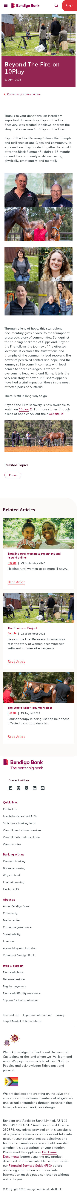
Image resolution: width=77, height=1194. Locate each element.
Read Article (16, 581)
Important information (37, 1015)
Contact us (10, 809)
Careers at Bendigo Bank (19, 955)
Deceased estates (14, 979)
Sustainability (11, 934)
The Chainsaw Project (22, 628)
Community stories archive (23, 94)
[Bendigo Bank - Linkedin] (34, 788)
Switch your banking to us (19, 823)
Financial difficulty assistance (22, 993)
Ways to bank (12, 875)
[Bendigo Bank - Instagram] (18, 788)
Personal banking (14, 861)
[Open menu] (5, 5)
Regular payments (14, 986)
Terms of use (11, 1015)
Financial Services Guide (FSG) (30, 1165)
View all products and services (22, 830)
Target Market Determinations (22, 1021)
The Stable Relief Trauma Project (30, 708)
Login (69, 5)
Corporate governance (17, 927)
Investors (8, 941)
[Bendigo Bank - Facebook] (10, 788)
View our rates (12, 844)
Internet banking (13, 882)
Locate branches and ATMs (20, 816)
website (54, 413)
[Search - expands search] (56, 5)
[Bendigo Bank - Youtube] (42, 788)
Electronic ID (11, 889)
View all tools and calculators (21, 837)
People (12, 563)
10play (24, 409)
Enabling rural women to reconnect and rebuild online (34, 555)
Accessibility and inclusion (19, 948)
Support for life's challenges (20, 1000)
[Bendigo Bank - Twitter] (26, 788)
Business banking (14, 868)
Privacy (60, 1015)
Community (10, 913)
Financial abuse (13, 972)
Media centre (11, 920)
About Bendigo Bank (16, 906)
